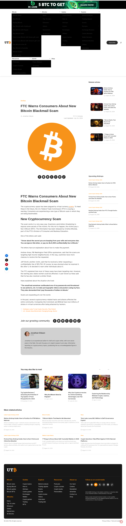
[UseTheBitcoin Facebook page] (87, 484)
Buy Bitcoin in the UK (19, 44)
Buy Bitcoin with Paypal (20, 30)
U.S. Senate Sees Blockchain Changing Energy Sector (40, 311)
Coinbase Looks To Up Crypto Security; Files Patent (39, 309)
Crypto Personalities (19, 73)
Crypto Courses (18, 65)
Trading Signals (87, 19)
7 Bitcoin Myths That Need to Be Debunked (110, 121)
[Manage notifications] (121, 521)
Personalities (58, 491)
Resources (15, 58)
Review (40, 491)
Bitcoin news (11, 484)
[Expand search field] (121, 43)
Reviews (85, 26)
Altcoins (44, 12)
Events (84, 22)
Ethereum (46, 22)
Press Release (37, 62)
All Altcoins (46, 33)
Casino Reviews (87, 33)
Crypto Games (67, 37)
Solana (45, 26)
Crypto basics (27, 484)
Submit (34, 58)
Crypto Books (17, 69)
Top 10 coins (11, 503)
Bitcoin (14, 12)
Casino (64, 26)
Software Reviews (88, 41)
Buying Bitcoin (17, 22)
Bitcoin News (17, 15)
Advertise (36, 65)
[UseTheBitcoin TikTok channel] (112, 484)
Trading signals (43, 486)
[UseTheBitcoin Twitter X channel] (100, 484)
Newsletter (73, 489)
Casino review (42, 494)
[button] (40, 12)
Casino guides (27, 491)
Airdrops (65, 22)
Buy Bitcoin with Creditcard (22, 26)
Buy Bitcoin (16, 19)
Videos (84, 44)
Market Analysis (87, 15)
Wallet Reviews (87, 37)
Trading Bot (42, 502)
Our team (73, 484)
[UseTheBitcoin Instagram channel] (104, 484)
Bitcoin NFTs (17, 55)
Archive (23, 100)
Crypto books (58, 489)
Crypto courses (59, 486)
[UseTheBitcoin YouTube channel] (96, 484)
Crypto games (27, 499)
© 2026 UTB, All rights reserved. (13, 521)
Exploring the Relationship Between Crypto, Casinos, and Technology (101, 396)
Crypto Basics (67, 15)
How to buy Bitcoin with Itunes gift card (26, 37)
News (44, 15)
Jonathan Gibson (28, 116)
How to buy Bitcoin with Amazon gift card (26, 41)
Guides (64, 12)
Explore (83, 12)
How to (64, 19)
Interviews (85, 48)
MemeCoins (46, 30)
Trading (64, 41)
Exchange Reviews (88, 30)
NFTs (64, 44)
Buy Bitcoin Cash (18, 33)
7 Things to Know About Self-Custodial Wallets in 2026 (110, 136)
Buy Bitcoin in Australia (20, 48)
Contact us (73, 494)
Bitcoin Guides (17, 51)
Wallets (64, 33)
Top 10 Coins (47, 19)
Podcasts (16, 62)
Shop (53, 58)
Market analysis (43, 484)
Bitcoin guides (11, 489)
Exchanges (66, 30)
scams (71, 206)
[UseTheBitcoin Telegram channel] (92, 484)
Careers (72, 486)
